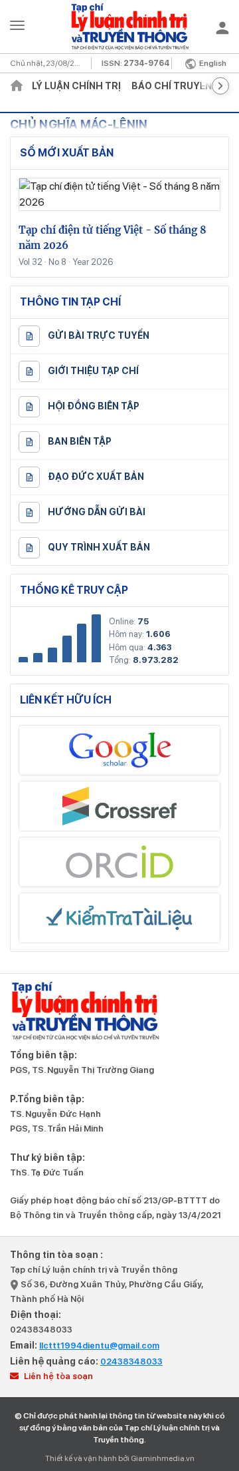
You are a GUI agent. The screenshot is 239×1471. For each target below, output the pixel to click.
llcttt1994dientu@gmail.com (99, 1346)
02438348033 (41, 1330)
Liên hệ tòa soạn (57, 1376)
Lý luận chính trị (76, 86)
